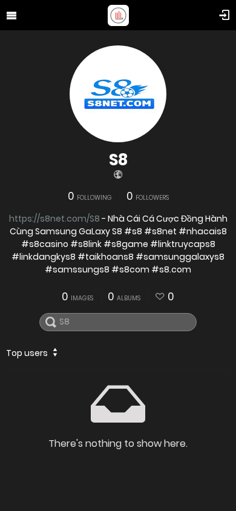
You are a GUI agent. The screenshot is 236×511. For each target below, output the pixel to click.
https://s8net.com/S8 (54, 219)
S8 (118, 160)
